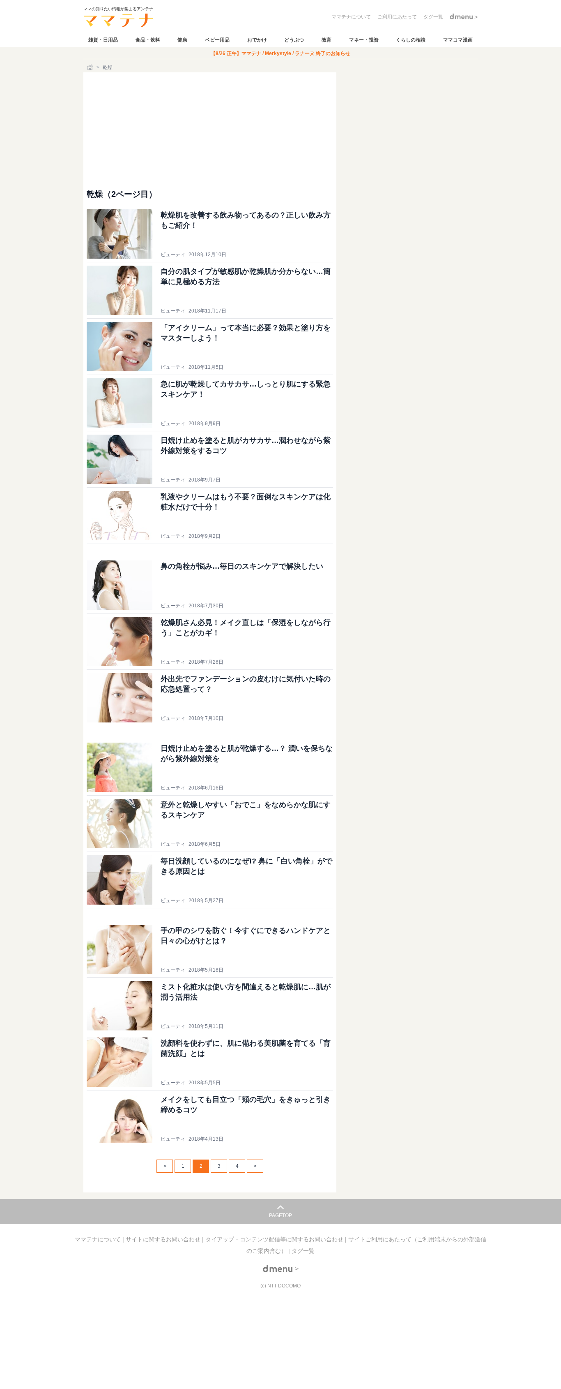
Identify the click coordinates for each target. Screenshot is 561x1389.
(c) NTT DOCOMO (280, 1286)
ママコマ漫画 (458, 40)
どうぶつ (294, 40)
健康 (182, 40)
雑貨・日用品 (103, 40)
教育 (326, 40)
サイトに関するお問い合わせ (164, 1239)
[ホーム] (91, 67)
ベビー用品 (217, 40)
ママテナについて (98, 1239)
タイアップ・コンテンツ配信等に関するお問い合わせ (275, 1239)
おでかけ (257, 40)
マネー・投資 (364, 40)
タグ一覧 (303, 1251)
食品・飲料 (148, 40)
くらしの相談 (410, 40)
